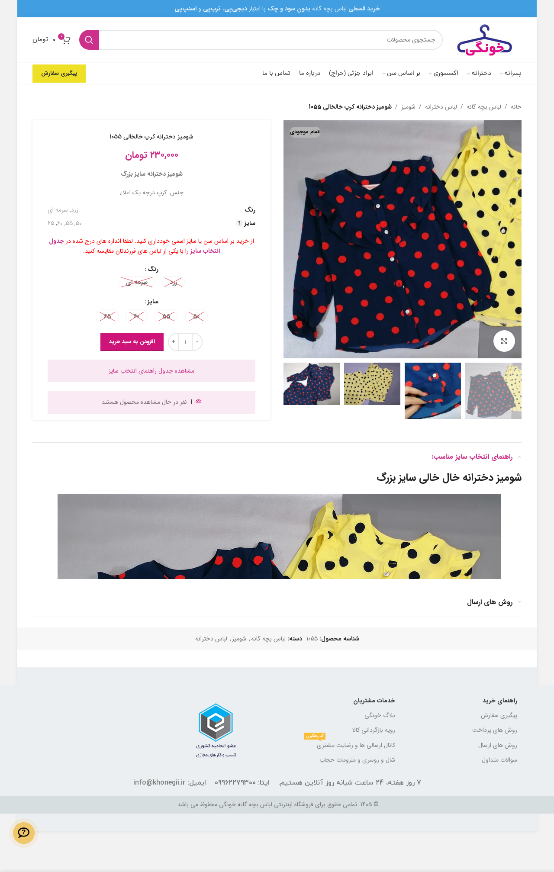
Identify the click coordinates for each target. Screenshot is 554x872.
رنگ (153, 269)
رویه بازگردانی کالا (373, 730)
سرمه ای (58, 210)
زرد (74, 210)
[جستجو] (89, 40)
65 (51, 223)
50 (79, 223)
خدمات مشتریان (374, 700)
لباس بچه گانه (484, 107)
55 (69, 223)
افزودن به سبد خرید (132, 341)
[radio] (173, 282)
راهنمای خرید (500, 700)
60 (60, 223)
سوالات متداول (499, 760)
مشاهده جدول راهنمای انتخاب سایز (151, 371)
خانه (516, 107)
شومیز (408, 107)
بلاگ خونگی (379, 715)
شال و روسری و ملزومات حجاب (357, 760)
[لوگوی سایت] (486, 39)
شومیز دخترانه (492, 478)
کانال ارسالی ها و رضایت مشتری (350, 744)
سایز (153, 301)
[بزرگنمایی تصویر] (504, 341)
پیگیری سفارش (59, 73)
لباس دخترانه (441, 107)
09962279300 (235, 783)
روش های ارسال (497, 745)
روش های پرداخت (494, 730)
